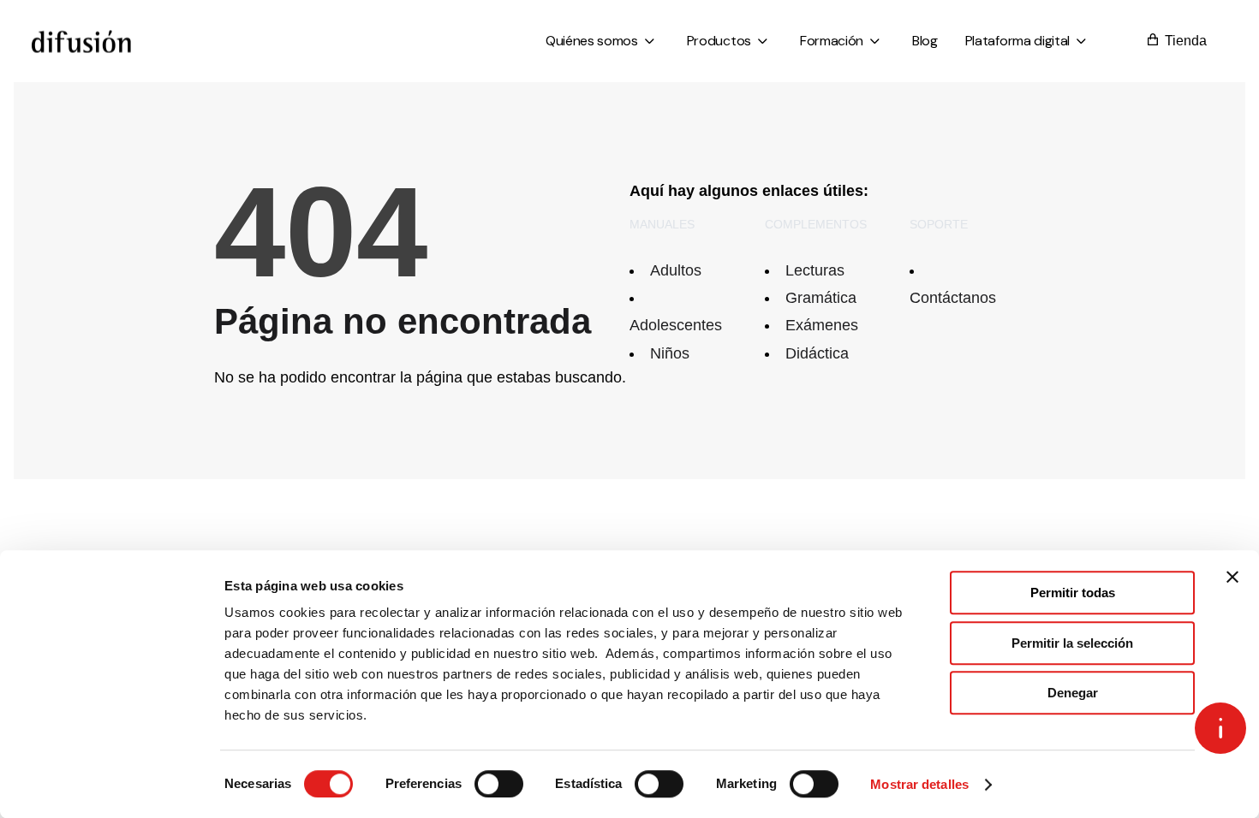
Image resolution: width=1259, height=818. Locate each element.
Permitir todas (1072, 592)
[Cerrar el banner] (1232, 577)
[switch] (498, 783)
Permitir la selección (1072, 643)
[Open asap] (1220, 728)
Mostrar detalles (919, 784)
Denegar (1072, 692)
